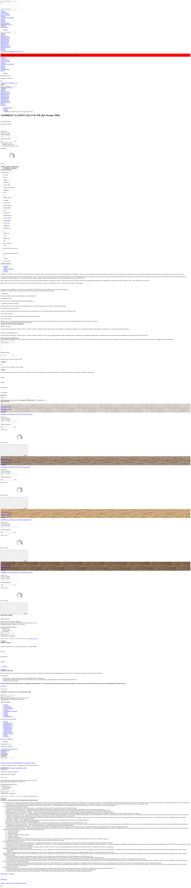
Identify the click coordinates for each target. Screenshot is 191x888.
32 (4, 195)
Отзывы (6, 270)
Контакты (3, 21)
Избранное (3, 24)
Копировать (13, 168)
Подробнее (3, 669)
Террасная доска (5, 44)
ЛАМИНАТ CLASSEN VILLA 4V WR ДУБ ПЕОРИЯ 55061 (16, 519)
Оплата (5, 267)
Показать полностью (6, 263)
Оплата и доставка (5, 15)
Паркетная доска (5, 36)
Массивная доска (5, 40)
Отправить (3, 361)
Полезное (3, 20)
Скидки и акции (5, 13)
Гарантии (3, 16)
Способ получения (8, 269)
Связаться (3, 25)
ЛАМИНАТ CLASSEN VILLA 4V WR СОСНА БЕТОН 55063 (17, 414)
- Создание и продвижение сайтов (14, 768)
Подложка (3, 50)
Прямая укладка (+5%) (8, 144)
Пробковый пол (5, 43)
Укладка (3, 19)
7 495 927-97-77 (42, 400)
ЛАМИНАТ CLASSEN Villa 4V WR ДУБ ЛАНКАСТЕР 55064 (16, 572)
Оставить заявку (5, 699)
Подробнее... (4, 879)
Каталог (6, 109)
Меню (2, 84)
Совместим (6, 225)
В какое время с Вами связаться (9, 627)
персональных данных (33, 638)
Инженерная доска (5, 38)
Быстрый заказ (15, 166)
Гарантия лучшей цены (6, 169)
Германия (6, 190)
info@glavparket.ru (5, 750)
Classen (5, 180)
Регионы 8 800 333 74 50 (20, 883)
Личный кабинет (5, 23)
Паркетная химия (5, 46)
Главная (3, 11)
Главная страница (8, 107)
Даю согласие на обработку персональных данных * (15, 698)
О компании (4, 12)
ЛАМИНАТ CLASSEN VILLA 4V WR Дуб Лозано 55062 (15, 467)
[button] (5, 29)
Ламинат (3, 35)
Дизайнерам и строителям (7, 17)
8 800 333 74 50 (13, 83)
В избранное (7, 168)
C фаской (6, 200)
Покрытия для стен (5, 47)
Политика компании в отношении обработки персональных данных (18, 762)
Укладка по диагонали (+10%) (10, 146)
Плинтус (3, 48)
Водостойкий (7, 220)
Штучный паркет (5, 42)
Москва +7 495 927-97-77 (7, 883)
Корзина (9, 24)
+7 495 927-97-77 (5, 51)
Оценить (3, 369)
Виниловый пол (5, 39)
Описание (6, 266)
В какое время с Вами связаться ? (9, 784)
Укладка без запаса (7, 143)
